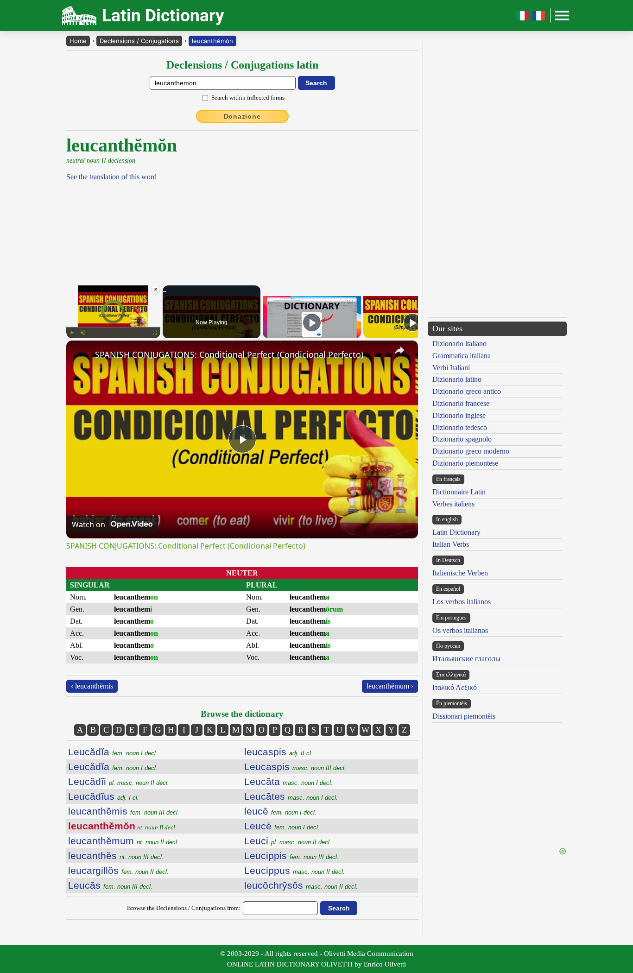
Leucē (282, 826)
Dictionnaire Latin (459, 492)
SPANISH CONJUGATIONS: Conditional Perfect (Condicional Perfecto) (229, 354)
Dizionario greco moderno (470, 451)
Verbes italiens (453, 504)
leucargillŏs (118, 870)
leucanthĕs (116, 855)
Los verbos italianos (461, 602)
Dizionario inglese (459, 415)
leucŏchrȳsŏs (301, 885)
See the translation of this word (111, 177)
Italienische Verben (460, 573)
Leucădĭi (118, 781)
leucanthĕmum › (390, 686)
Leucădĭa (113, 751)
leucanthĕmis (123, 811)
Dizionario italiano (459, 344)
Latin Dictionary (456, 532)
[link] (81, 355)
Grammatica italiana (461, 356)
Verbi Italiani (451, 368)
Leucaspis (295, 766)
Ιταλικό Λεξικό (454, 687)
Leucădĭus (103, 796)
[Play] (71, 332)
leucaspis (278, 751)
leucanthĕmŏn (212, 40)
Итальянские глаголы (466, 659)
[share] (399, 350)
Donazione (242, 116)
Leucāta (288, 781)
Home (78, 40)
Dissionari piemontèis (463, 716)
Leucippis (291, 855)
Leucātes (291, 796)
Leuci (287, 840)
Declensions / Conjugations (139, 40)
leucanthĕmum (123, 840)
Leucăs (110, 885)
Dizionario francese (460, 403)
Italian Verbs (450, 544)
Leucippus (294, 870)
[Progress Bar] (113, 327)
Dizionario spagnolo (462, 439)
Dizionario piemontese (465, 463)
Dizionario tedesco (459, 427)
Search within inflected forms (248, 97)
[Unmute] (83, 332)
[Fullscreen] (154, 332)
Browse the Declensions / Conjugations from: (184, 907)
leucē (280, 811)
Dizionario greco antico (466, 391)
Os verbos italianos (460, 630)
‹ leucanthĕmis (92, 686)
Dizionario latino (456, 379)
